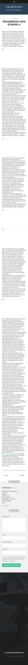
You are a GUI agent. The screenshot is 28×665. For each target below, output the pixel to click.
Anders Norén (17, 656)
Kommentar (6, 516)
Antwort (5, 506)
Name (4, 534)
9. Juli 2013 (14, 487)
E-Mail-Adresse (7, 542)
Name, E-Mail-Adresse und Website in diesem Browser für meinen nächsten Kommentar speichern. (14, 559)
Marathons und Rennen (10, 470)
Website (4, 549)
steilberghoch (14, 7)
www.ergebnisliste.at (8, 453)
